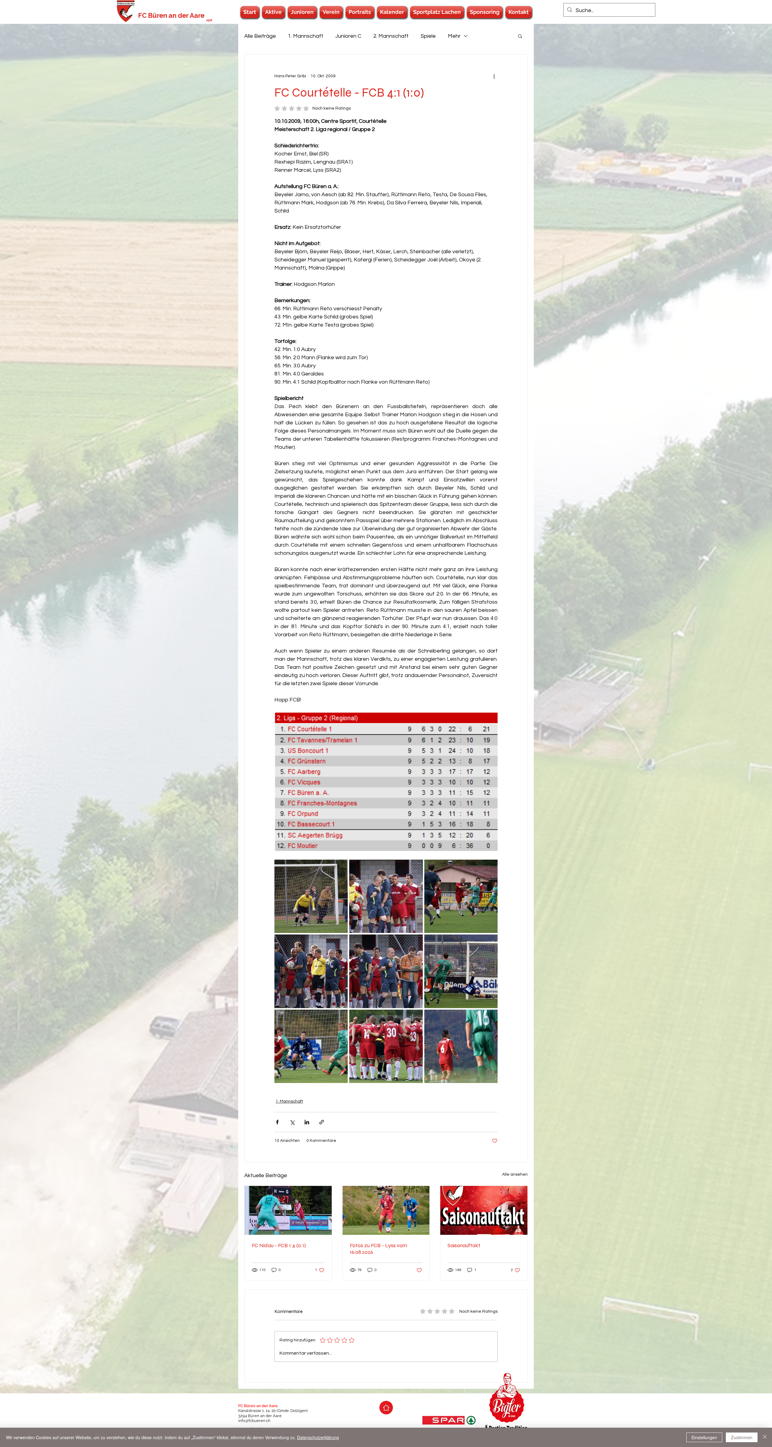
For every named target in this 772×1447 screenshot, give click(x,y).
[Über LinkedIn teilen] (307, 1122)
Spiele (428, 36)
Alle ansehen (515, 1174)
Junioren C (348, 36)
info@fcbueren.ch (254, 1420)
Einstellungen (704, 1437)
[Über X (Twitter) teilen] (292, 1122)
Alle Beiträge (260, 36)
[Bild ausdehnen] (311, 896)
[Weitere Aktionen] (494, 76)
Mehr (454, 36)
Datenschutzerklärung (318, 1437)
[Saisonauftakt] (483, 1210)
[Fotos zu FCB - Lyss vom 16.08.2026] (386, 1210)
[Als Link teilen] (321, 1122)
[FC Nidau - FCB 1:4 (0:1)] (288, 1210)
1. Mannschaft (305, 36)
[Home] (386, 1407)
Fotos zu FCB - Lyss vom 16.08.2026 (378, 1248)
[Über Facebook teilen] (277, 1122)
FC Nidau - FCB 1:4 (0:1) (279, 1245)
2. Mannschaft (391, 36)
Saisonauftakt (464, 1245)
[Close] (764, 1437)
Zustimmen (741, 1437)
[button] (273, 12)
